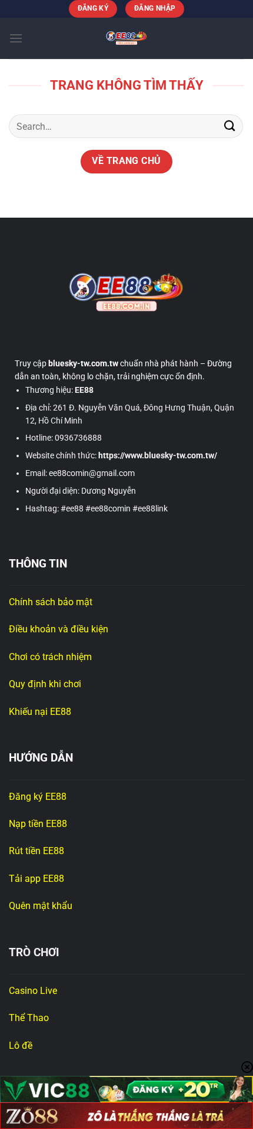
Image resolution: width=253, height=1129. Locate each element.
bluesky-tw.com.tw (83, 363)
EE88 (84, 390)
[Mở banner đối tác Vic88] (126, 1089)
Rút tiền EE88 (37, 850)
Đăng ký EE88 (37, 796)
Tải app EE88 (36, 878)
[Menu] (16, 38)
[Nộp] (230, 126)
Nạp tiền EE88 (39, 823)
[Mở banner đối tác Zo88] (126, 1115)
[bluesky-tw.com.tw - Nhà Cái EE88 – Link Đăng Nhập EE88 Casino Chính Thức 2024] (126, 38)
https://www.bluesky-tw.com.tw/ (157, 455)
